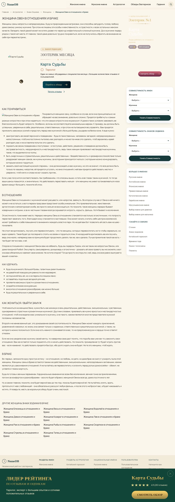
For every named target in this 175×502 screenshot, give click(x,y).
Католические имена (138, 196)
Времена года (135, 241)
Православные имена (138, 191)
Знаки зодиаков (136, 232)
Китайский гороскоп (138, 236)
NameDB (13, 461)
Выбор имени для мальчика (141, 214)
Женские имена (46, 464)
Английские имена (137, 181)
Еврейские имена (137, 200)
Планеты (133, 250)
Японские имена (136, 186)
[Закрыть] (170, 474)
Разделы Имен (46, 460)
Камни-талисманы (137, 246)
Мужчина (133, 105)
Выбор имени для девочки (140, 209)
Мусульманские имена (139, 205)
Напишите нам (155, 464)
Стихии (132, 227)
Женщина (133, 95)
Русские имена (135, 177)
